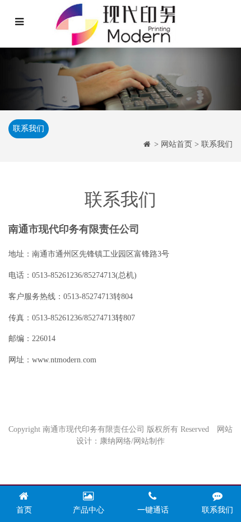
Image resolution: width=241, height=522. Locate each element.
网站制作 (149, 441)
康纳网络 (115, 441)
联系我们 (28, 128)
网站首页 (176, 144)
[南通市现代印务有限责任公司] (123, 24)
